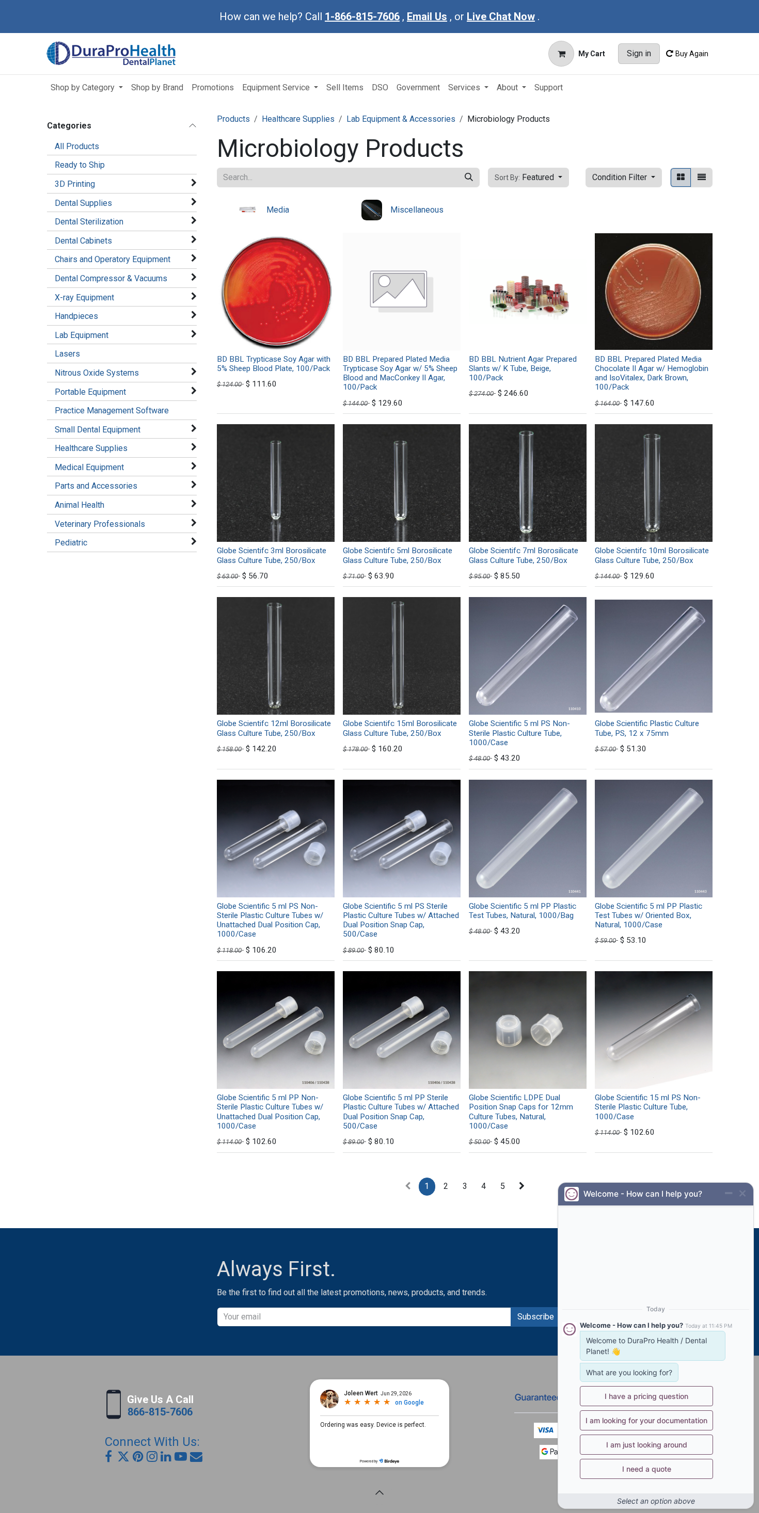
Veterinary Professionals (100, 524)
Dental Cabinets (83, 241)
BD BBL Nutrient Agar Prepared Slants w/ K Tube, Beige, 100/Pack (523, 368)
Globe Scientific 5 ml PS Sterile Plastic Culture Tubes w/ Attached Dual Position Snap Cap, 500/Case (401, 920)
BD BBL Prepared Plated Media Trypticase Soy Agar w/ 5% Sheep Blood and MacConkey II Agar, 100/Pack (400, 373)
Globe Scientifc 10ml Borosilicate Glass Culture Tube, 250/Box (652, 555)
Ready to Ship (80, 165)
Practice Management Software (112, 410)
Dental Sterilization (89, 222)
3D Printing (75, 184)
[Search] (469, 177)
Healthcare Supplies (91, 448)
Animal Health (79, 505)
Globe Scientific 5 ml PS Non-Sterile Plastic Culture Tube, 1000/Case (519, 733)
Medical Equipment (89, 467)
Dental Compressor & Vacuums (111, 278)
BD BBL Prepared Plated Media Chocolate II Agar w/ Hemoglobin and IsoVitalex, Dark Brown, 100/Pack (651, 373)
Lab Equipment (81, 335)
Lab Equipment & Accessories (400, 119)
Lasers (67, 354)
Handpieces (76, 316)
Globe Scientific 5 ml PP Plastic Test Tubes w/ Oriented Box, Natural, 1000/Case (648, 915)
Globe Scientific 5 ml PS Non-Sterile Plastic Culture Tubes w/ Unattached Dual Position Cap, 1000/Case (270, 920)
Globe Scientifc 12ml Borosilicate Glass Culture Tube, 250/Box (274, 728)
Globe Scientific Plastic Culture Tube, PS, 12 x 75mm (647, 728)
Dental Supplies (83, 203)
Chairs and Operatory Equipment (112, 259)
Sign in (639, 53)
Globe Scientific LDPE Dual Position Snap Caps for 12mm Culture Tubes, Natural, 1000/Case (521, 1112)
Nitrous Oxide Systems (97, 373)
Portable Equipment (90, 392)
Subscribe (535, 1317)
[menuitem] (86, 88)
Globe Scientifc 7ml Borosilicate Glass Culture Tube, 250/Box (523, 555)
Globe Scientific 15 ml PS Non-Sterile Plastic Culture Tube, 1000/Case (648, 1107)
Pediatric (71, 543)
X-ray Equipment (84, 297)
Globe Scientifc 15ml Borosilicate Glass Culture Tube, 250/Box (400, 728)
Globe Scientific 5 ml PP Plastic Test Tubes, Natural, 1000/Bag (522, 911)
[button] (528, 177)
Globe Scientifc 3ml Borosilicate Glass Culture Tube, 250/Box (271, 555)
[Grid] (680, 177)
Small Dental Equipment (97, 429)
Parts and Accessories (96, 486)
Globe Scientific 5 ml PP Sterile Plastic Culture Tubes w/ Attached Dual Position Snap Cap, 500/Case (401, 1112)
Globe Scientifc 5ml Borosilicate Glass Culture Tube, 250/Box (397, 555)
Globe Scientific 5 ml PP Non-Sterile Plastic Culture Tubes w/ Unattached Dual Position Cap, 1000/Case (270, 1112)
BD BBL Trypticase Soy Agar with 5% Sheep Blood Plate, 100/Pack (273, 364)
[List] (702, 177)
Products (233, 119)
